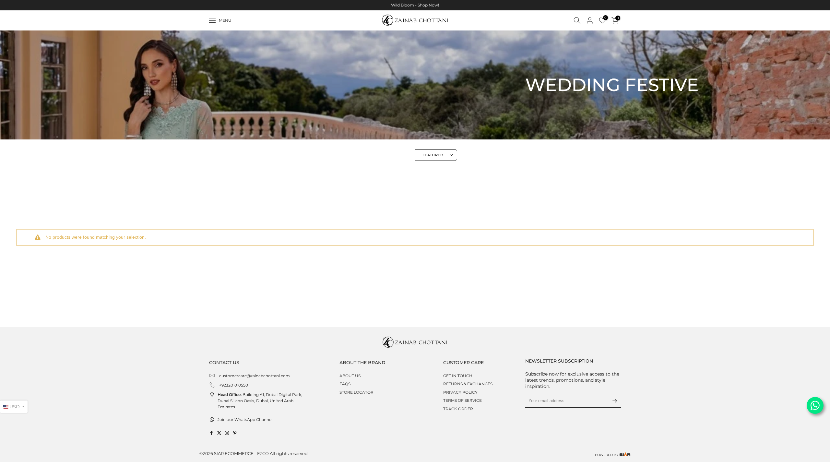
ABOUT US (350, 375)
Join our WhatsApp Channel (245, 419)
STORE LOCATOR (356, 392)
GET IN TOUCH (457, 375)
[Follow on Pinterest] (234, 433)
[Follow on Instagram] (227, 433)
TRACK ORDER (458, 408)
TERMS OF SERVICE (462, 400)
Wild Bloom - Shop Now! (415, 5)
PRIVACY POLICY (460, 392)
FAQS (344, 383)
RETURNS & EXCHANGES (467, 383)
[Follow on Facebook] (211, 433)
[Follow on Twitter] (219, 433)
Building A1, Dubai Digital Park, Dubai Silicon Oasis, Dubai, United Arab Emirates (260, 400)
